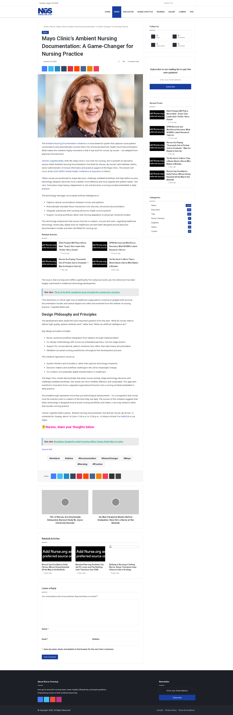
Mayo (128, 458)
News (116, 12)
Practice (98, 464)
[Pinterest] (70, 68)
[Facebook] (44, 68)
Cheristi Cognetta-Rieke (52, 160)
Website (95, 639)
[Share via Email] (111, 476)
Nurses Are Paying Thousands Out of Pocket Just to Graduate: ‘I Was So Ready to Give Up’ (73, 262)
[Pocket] (96, 68)
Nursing (83, 464)
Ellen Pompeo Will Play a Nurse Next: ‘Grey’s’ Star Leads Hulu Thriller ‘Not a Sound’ (72, 246)
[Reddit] (77, 68)
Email (45, 639)
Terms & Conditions (186, 710)
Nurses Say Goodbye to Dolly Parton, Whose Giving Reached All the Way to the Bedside (55, 567)
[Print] (118, 476)
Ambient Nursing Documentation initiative (65, 143)
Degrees (161, 12)
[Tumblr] (64, 68)
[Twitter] (51, 68)
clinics (69, 458)
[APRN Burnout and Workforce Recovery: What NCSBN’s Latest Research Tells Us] (99, 246)
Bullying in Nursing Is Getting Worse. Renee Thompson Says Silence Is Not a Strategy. (122, 567)
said (44, 185)
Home (107, 12)
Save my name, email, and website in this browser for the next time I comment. (79, 649)
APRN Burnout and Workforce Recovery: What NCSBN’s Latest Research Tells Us (123, 246)
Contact (160, 710)
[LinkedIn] (57, 68)
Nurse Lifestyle (145, 12)
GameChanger (110, 458)
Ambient (55, 458)
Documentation (88, 458)
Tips (191, 12)
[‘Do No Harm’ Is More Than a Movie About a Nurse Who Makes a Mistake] (99, 263)
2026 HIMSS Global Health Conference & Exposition (77, 171)
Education (128, 12)
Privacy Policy (171, 710)
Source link (47, 449)
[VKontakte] (83, 68)
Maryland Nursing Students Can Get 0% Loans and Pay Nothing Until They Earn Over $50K (90, 567)
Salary (171, 12)
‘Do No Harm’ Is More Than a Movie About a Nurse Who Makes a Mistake (123, 262)
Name (45, 629)
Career (182, 12)
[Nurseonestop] (45, 12)
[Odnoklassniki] (89, 68)
